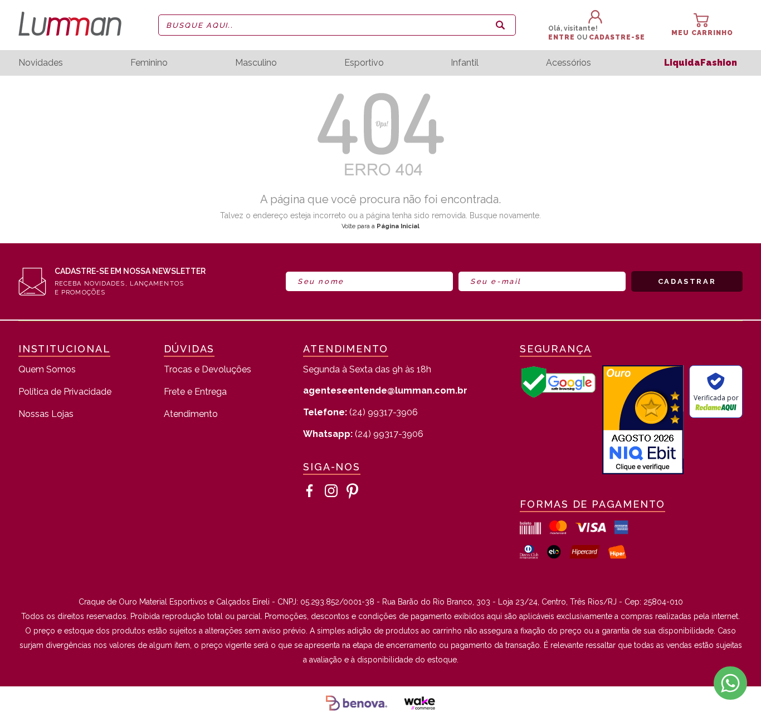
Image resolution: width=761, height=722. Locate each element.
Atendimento (191, 414)
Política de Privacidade (64, 392)
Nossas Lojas (46, 414)
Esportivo (364, 62)
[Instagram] (331, 491)
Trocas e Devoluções (207, 370)
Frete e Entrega (195, 392)
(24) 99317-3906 (360, 412)
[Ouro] (643, 421)
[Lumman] (76, 25)
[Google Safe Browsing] (558, 395)
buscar (500, 25)
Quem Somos (47, 370)
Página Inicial (398, 226)
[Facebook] (309, 491)
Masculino (256, 62)
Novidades (40, 62)
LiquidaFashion (700, 62)
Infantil (465, 62)
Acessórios (568, 62)
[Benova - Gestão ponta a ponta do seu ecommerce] (356, 704)
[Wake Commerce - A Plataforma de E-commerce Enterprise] (419, 704)
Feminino (149, 62)
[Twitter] (353, 491)
